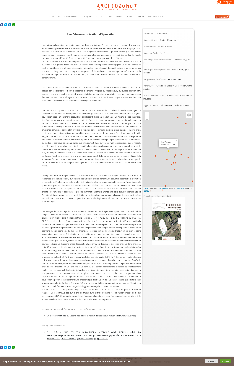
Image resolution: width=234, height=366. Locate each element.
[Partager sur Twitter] (5, 24)
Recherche (100, 17)
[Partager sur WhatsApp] (13, 24)
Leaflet (146, 188)
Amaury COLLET (175, 79)
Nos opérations (116, 17)
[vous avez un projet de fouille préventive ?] (222, 18)
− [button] (147, 118)
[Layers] (189, 115)
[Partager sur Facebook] (1, 24)
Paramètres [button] (212, 361)
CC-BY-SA (180, 188)
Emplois (141, 17)
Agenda (130, 17)
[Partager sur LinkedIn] (9, 24)
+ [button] (147, 114)
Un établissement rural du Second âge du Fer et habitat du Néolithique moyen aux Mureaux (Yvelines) (91, 315)
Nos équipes (87, 17)
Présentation (54, 17)
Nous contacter (155, 17)
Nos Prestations (71, 17)
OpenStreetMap (163, 188)
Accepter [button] (225, 361)
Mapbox (146, 191)
